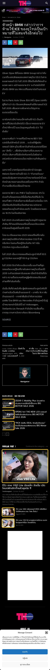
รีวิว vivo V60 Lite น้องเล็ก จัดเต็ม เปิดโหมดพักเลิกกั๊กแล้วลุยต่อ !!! (23, 486)
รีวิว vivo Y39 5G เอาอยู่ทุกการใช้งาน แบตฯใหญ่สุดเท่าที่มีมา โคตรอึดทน (31, 521)
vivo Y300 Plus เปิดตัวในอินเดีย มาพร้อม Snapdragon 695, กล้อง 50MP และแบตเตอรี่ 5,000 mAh (13, 353)
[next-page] (7, 434)
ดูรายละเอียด (25, 664)
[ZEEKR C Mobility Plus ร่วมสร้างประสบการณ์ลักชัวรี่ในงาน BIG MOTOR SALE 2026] (8, 403)
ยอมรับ (25, 652)
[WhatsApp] (20, 42)
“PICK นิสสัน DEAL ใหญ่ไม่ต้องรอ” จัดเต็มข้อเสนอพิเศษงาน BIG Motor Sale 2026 (30, 425)
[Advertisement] (25, 545)
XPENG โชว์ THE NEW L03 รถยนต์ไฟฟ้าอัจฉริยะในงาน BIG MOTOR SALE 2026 (31, 414)
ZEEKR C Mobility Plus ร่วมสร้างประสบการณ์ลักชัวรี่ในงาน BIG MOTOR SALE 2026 (30, 403)
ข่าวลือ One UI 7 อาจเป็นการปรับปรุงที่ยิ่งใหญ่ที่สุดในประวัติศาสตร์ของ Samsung (37, 352)
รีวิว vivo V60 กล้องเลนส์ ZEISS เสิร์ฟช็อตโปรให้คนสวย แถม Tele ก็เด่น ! (31, 510)
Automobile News (14, 17)
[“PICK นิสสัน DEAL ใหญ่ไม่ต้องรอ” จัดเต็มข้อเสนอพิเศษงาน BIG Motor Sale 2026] (8, 426)
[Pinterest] (15, 42)
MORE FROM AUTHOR (20, 396)
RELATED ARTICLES (7, 396)
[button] (46, 632)
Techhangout (7, 491)
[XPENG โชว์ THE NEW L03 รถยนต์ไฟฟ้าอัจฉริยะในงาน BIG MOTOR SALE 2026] (8, 414)
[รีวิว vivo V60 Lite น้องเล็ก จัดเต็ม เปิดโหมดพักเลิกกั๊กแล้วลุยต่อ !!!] (25, 466)
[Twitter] (10, 42)
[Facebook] (4, 42)
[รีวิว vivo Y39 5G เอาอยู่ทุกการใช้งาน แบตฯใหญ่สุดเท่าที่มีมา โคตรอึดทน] (8, 523)
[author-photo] (25, 378)
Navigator (7, 37)
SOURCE (6, 319)
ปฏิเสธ (25, 658)
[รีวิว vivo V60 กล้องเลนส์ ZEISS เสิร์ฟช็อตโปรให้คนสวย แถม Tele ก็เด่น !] (8, 512)
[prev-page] (3, 434)
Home (4, 17)
